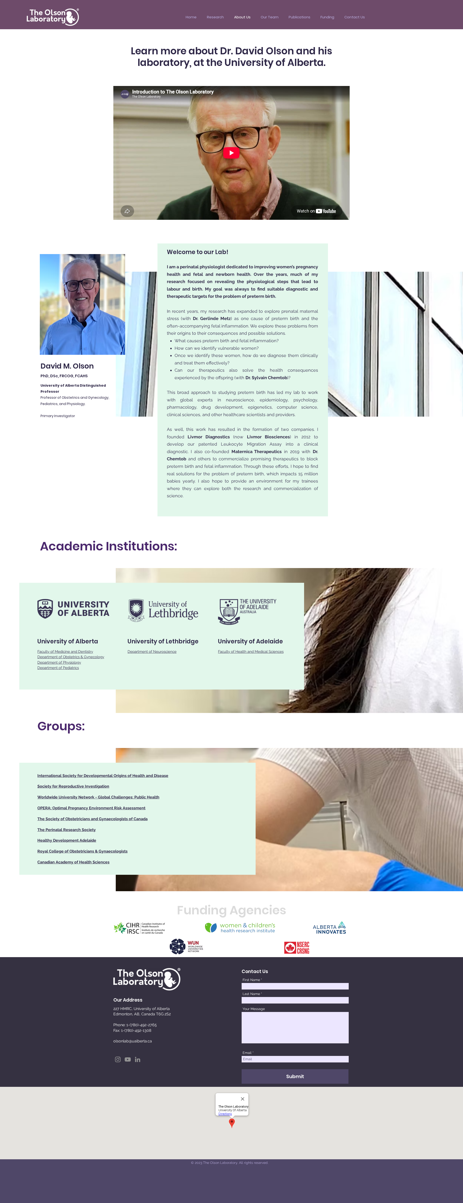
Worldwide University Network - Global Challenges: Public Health (98, 797)
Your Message (254, 1009)
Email (247, 1052)
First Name (251, 980)
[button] (215, 17)
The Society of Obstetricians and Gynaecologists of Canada (92, 819)
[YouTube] (127, 1059)
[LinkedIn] (137, 1059)
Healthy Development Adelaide (66, 840)
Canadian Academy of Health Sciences (73, 862)
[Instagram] (118, 1059)
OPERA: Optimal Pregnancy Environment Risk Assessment (91, 808)
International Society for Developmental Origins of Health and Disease (102, 775)
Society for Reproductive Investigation (73, 786)
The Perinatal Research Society (66, 829)
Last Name (251, 994)
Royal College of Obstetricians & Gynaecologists (82, 851)
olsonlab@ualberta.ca (132, 1041)
